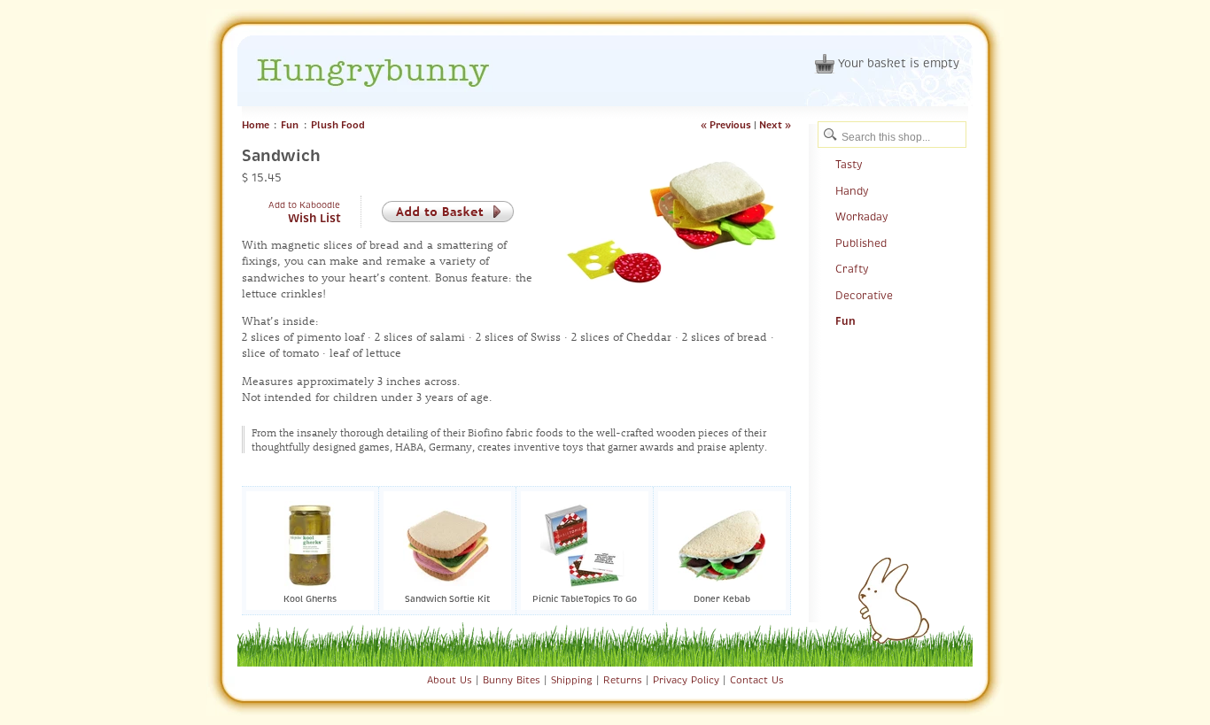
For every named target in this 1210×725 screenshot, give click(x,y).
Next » (775, 125)
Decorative (864, 296)
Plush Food (338, 125)
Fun (290, 125)
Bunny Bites (511, 680)
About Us (449, 680)
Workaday (861, 217)
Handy (851, 191)
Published (861, 243)
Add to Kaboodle (304, 205)
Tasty (848, 165)
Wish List (314, 219)
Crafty (851, 269)
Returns (622, 680)
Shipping (572, 680)
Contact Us (757, 680)
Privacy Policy (686, 680)
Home (255, 125)
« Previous (726, 125)
